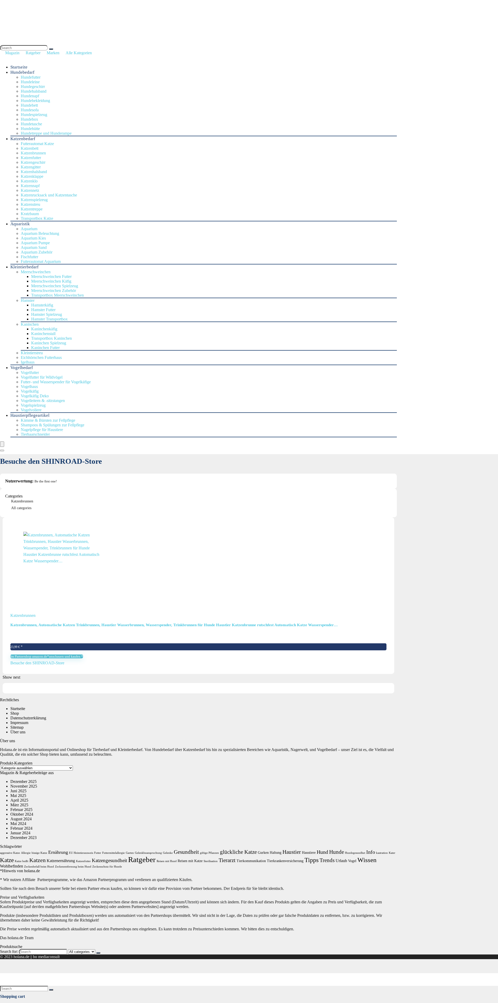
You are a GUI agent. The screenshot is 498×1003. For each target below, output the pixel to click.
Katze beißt (21, 861)
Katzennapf (30, 185)
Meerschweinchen (36, 272)
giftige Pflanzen (209, 852)
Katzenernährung (61, 860)
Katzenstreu (30, 204)
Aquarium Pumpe (35, 243)
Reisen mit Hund (167, 861)
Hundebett (29, 105)
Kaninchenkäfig (44, 329)
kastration (382, 852)
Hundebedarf (22, 72)
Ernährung (58, 852)
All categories (21, 508)
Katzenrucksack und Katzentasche (49, 195)
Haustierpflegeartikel (30, 415)
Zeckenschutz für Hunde (107, 866)
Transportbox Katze (37, 218)
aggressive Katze (10, 852)
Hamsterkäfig (42, 305)
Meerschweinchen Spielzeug (54, 286)
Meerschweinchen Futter (51, 276)
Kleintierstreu (32, 353)
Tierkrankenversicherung (285, 861)
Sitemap (17, 727)
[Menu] (2, 444)
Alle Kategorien (79, 53)
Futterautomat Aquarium (41, 261)
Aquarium (29, 229)
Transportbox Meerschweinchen (57, 295)
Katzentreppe (32, 209)
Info (370, 852)
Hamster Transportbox (49, 319)
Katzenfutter (31, 157)
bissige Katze (39, 852)
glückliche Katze (238, 852)
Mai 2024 (18, 823)
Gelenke (168, 852)
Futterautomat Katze (37, 143)
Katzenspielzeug (34, 199)
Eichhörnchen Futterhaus (41, 357)
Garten (130, 852)
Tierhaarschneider (35, 434)
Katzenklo (29, 181)
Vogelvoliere (31, 410)
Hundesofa (30, 110)
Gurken (263, 853)
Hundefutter (30, 77)
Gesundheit (186, 852)
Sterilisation (211, 861)
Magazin (12, 53)
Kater (392, 852)
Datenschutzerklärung (28, 718)
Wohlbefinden (11, 866)
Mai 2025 (18, 795)
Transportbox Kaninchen (51, 338)
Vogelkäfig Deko (35, 396)
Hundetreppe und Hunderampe (46, 133)
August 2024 (21, 819)
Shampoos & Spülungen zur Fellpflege (52, 425)
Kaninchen (30, 324)
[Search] (51, 49)
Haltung (275, 853)
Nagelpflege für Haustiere (42, 429)
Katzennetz (30, 190)
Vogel (352, 861)
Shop (14, 713)
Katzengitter (31, 167)
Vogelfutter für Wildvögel (42, 377)
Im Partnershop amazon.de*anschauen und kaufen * (46, 656)
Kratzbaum (30, 213)
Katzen (37, 860)
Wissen (367, 859)
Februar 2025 (21, 809)
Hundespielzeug (34, 114)
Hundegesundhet (355, 852)
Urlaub (341, 860)
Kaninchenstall (43, 333)
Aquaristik (20, 223)
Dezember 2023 (23, 837)
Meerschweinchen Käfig (51, 281)
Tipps (312, 859)
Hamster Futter (43, 310)
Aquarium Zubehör (36, 252)
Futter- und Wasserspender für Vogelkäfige (56, 382)
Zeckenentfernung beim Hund (73, 866)
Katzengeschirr (33, 162)
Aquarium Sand (34, 247)
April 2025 (19, 800)
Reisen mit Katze (190, 861)
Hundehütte (30, 128)
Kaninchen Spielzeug (48, 343)
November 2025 (23, 786)
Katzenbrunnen (33, 153)
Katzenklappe (32, 176)
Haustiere (309, 853)
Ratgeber (33, 53)
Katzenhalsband (34, 171)
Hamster (27, 300)
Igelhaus (27, 362)
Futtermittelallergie (113, 852)
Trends (327, 860)
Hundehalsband (33, 91)
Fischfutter (29, 257)
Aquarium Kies (33, 238)
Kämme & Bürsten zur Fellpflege (48, 420)
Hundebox (29, 119)
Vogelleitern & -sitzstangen (43, 400)
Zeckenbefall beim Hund (39, 866)
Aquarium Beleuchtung (40, 233)
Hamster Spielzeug (46, 314)
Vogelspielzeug (33, 405)
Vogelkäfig (30, 391)
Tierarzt (227, 860)
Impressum (19, 722)
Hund (322, 852)
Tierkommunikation (251, 861)
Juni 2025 (18, 791)
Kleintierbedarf (24, 266)
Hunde (336, 852)
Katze (7, 860)
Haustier (291, 852)
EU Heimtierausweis (81, 852)
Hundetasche (31, 124)
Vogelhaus (29, 386)
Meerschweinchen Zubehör (53, 290)
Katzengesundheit (109, 860)
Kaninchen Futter (45, 347)
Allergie (26, 852)
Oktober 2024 (21, 814)
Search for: (9, 951)
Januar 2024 (20, 833)
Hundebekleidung (35, 100)
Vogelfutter (30, 372)
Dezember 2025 (23, 781)
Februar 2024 (21, 828)
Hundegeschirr (33, 86)
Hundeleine (30, 82)
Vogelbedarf (21, 367)
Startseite (18, 67)
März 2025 (19, 805)
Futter (97, 852)
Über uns (17, 732)
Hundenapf (30, 96)
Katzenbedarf (22, 138)
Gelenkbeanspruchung (148, 852)
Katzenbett (29, 148)
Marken (53, 53)
